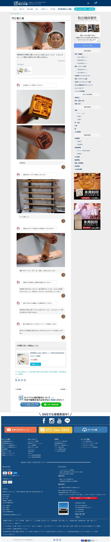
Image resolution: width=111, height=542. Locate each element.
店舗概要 (5, 520)
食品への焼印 (66, 526)
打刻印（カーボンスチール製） (83, 82)
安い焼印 (52, 531)
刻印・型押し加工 (79, 100)
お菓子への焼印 (74, 526)
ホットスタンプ (79, 88)
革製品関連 (78, 147)
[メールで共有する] (25, 380)
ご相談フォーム (29, 520)
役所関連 (77, 166)
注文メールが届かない (37, 526)
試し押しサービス (45, 520)
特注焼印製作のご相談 (65, 9)
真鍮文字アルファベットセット (35, 443)
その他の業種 (32, 371)
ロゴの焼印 (35, 531)
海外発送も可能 (73, 520)
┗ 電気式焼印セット (81, 60)
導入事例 (52, 9)
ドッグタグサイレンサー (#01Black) (89, 447)
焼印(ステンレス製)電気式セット (9, 445)
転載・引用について (92, 520)
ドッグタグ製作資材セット (87, 441)
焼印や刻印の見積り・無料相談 (84, 9)
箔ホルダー (30, 453)
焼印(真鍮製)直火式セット (8, 443)
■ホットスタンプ (32, 439)
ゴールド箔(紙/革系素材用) (34, 455)
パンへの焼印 (58, 526)
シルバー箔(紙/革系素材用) (34, 457)
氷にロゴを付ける (83, 526)
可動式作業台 (31, 451)
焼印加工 (46, 371)
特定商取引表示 (82, 520)
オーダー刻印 (86, 531)
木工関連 (77, 157)
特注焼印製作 (54, 520)
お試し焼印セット (23, 371)
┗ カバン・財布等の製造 (83, 150)
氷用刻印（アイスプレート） (8, 455)
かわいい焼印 (57, 531)
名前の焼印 (73, 531)
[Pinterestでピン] (19, 380)
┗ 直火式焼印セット (81, 63)
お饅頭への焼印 (19, 531)
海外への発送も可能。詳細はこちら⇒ (67, 490)
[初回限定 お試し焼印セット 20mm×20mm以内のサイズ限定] (23, 359)
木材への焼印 (12, 531)
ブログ (16, 520)
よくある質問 (37, 520)
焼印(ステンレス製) (6, 451)
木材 (41, 371)
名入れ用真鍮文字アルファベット (84, 85)
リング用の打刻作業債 (59, 451)
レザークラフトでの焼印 (44, 531)
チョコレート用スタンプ (9, 534)
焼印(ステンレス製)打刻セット (61, 445)
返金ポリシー (18, 523)
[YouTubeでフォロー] (60, 540)
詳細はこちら (35, 364)
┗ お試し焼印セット (81, 57)
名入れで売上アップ (49, 526)
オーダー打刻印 (6, 528)
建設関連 (77, 160)
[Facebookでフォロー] (54, 540)
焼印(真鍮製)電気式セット (8, 441)
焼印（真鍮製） (54, 371)
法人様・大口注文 (17, 526)
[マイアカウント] (88, 3)
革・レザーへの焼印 (27, 531)
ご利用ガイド (44, 9)
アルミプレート (31, 449)
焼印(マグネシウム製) (33, 447)
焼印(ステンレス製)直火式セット (9, 447)
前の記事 (19, 389)
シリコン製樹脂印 (32, 445)
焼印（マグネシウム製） (81, 78)
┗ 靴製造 (78, 153)
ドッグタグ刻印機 (79, 91)
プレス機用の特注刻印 (16, 528)
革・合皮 (77, 122)
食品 (76, 110)
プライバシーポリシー (8, 523)
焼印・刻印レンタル (63, 520)
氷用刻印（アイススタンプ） (82, 75)
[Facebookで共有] (16, 380)
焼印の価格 (30, 9)
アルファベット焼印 (65, 531)
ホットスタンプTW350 (33, 441)
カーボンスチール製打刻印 (60, 441)
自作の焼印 (5, 531)
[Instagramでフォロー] (57, 540)
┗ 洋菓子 (78, 119)
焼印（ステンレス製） (81, 66)
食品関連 (77, 138)
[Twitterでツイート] (22, 380)
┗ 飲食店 (78, 141)
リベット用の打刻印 (59, 447)
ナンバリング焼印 (93, 531)
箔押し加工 (78, 103)
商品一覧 (21, 9)
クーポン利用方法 (7, 526)
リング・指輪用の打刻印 (60, 449)
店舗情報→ (78, 517)
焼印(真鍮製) (4, 449)
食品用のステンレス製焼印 (94, 526)
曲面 (38, 371)
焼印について (79, 531)
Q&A (37, 9)
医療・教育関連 (79, 163)
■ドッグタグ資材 (85, 439)
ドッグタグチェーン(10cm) (87, 445)
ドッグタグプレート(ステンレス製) (89, 443)
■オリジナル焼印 (6, 439)
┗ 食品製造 (79, 144)
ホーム (15, 9)
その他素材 (78, 132)
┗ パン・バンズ (80, 113)
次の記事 (62, 389)
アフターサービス (27, 526)
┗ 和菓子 (78, 116)
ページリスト (25, 528)
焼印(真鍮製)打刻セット (60, 443)
